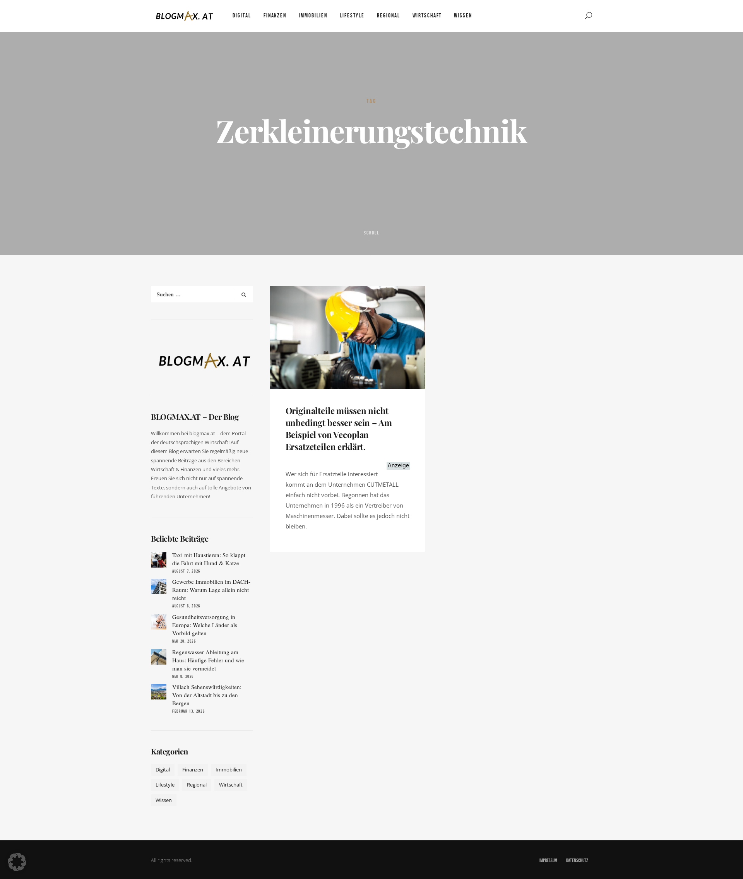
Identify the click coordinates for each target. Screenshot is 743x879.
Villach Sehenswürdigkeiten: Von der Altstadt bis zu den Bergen (206, 695)
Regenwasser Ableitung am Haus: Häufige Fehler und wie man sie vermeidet (208, 660)
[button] (17, 862)
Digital (163, 769)
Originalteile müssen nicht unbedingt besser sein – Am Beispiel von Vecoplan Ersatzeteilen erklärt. (339, 428)
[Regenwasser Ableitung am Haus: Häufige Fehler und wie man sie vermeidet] (158, 657)
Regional (197, 784)
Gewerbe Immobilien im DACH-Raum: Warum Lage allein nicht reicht (211, 590)
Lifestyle (165, 784)
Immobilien (229, 769)
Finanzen (192, 769)
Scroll (371, 233)
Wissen (164, 800)
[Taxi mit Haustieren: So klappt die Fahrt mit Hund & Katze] (158, 560)
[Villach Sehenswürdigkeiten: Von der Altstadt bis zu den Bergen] (158, 691)
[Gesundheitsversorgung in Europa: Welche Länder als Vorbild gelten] (158, 621)
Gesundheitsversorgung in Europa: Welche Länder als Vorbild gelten (204, 625)
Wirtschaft (231, 784)
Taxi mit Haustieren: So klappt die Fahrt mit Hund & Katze (208, 559)
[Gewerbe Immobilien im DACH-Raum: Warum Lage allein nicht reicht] (158, 586)
